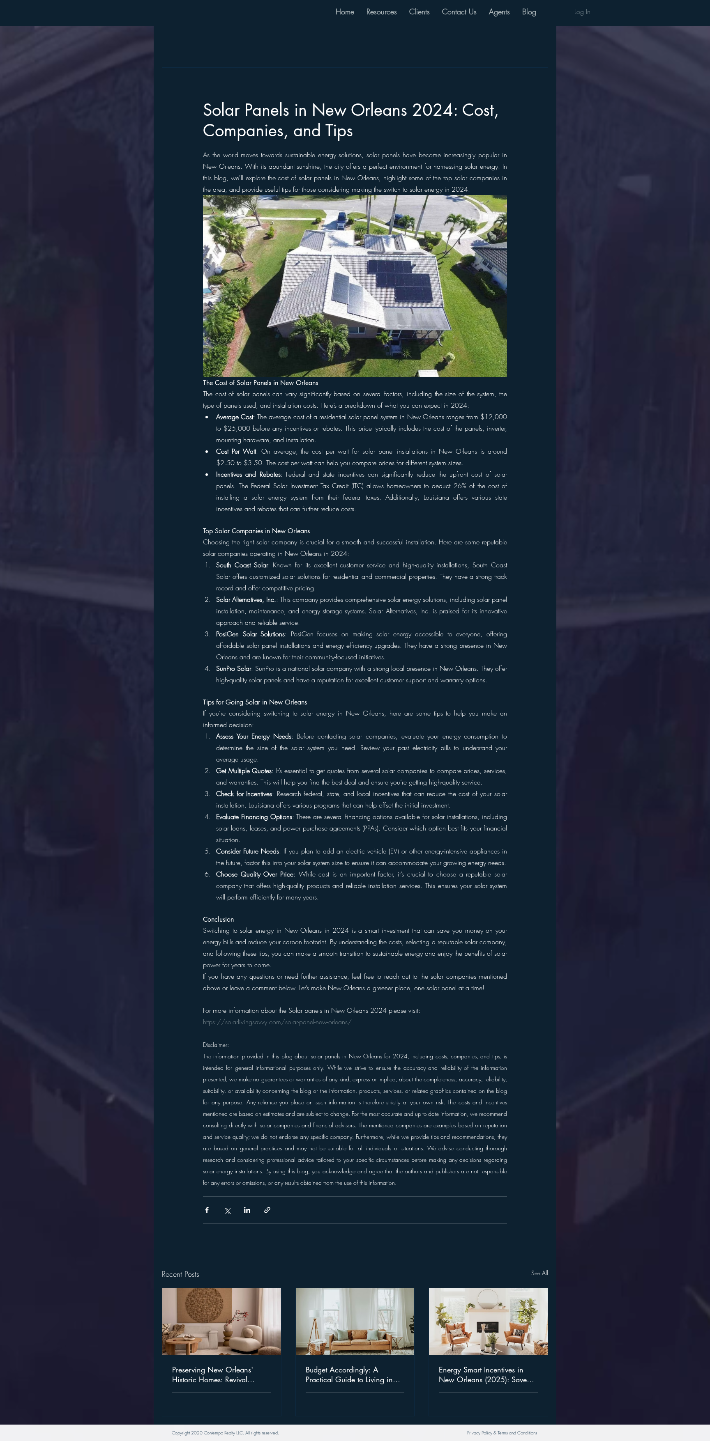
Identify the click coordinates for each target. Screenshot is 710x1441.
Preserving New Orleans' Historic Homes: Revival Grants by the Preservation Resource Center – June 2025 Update (219, 1374)
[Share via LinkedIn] (247, 1210)
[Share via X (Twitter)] (227, 1210)
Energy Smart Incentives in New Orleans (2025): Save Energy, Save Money (483, 1374)
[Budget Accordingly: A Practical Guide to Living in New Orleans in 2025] (355, 1321)
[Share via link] (267, 1210)
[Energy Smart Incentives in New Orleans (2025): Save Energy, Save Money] (488, 1321)
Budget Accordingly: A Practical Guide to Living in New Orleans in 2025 (349, 1374)
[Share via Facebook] (207, 1210)
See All (539, 1273)
